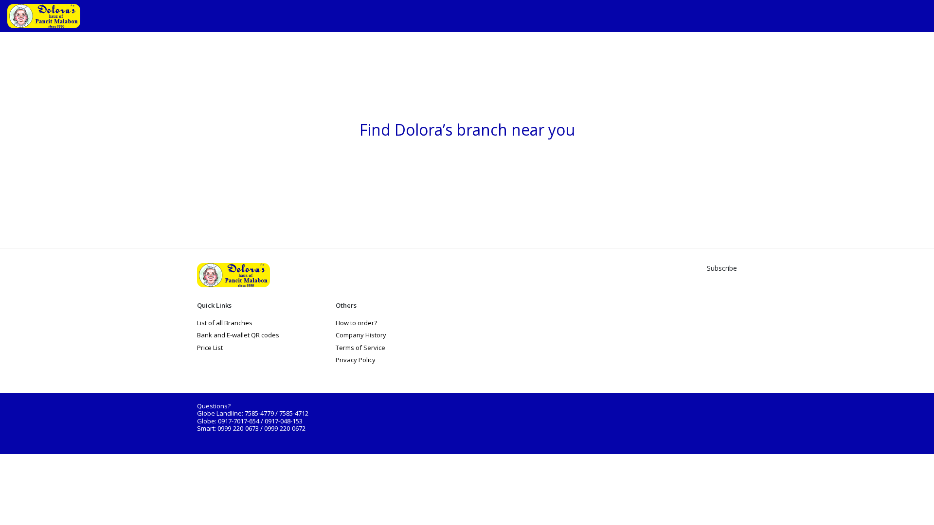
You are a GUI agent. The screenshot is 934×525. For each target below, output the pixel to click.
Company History (361, 335)
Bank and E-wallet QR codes (238, 335)
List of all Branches (224, 322)
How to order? (356, 322)
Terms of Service (360, 347)
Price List (210, 347)
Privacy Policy (356, 359)
